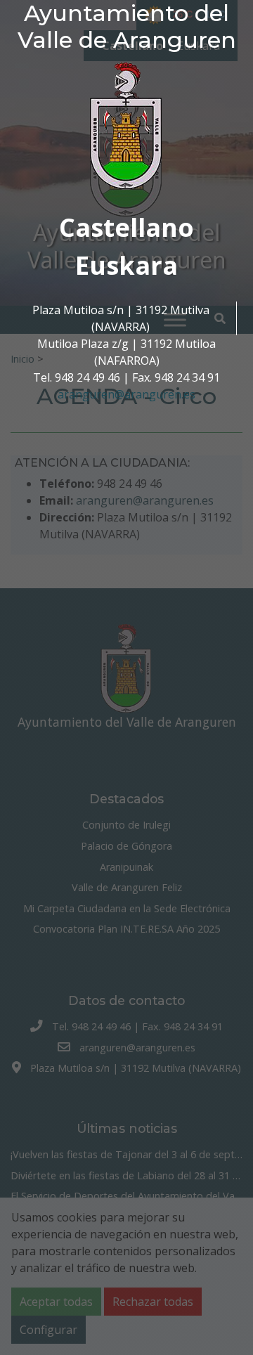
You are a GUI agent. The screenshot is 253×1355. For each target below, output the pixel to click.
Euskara (126, 265)
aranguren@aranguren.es (126, 394)
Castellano (126, 227)
